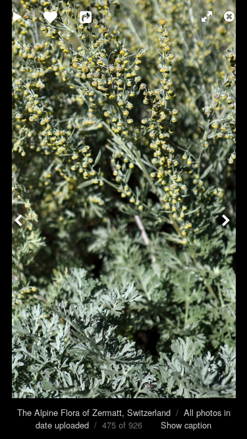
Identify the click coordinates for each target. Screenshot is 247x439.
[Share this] (94, 16)
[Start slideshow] (18, 16)
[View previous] (20, 219)
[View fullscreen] (201, 16)
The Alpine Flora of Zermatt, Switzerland (94, 412)
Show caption (186, 425)
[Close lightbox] (230, 16)
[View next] (227, 219)
